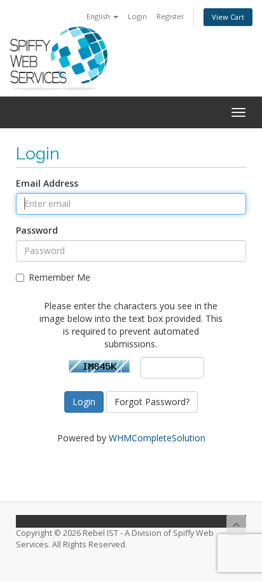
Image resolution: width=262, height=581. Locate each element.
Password (37, 230)
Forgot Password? (152, 402)
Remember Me (59, 277)
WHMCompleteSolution (157, 438)
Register (170, 16)
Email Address (47, 183)
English (99, 16)
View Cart (228, 17)
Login (137, 16)
